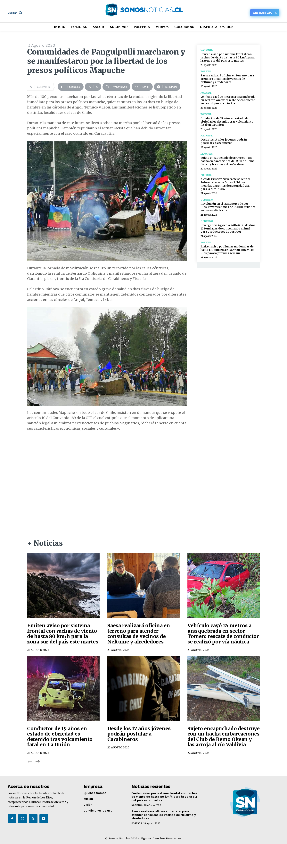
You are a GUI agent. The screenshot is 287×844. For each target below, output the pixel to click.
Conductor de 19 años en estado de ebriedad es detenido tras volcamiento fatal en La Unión (227, 121)
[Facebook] (12, 818)
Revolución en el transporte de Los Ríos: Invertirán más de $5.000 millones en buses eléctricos (228, 207)
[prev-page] (30, 761)
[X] (33, 818)
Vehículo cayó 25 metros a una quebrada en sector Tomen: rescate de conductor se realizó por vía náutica (228, 100)
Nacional (206, 50)
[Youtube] (43, 818)
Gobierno (207, 200)
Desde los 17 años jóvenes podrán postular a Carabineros (224, 141)
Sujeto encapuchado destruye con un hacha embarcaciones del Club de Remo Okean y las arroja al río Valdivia (228, 161)
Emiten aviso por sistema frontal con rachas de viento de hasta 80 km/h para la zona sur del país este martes (228, 57)
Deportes (207, 154)
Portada (206, 71)
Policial (206, 93)
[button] (16, 13)
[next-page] (37, 761)
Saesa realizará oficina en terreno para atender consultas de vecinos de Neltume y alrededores (227, 79)
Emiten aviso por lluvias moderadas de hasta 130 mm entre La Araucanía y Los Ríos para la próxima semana (227, 250)
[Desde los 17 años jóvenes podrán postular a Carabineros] (143, 688)
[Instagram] (22, 818)
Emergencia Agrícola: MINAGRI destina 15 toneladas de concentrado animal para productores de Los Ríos (228, 228)
